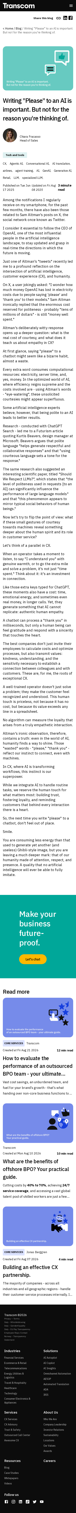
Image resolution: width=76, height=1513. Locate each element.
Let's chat (32, 959)
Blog (18, 28)
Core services (13, 1043)
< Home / (9, 28)
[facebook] (70, 18)
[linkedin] (65, 18)
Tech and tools (15, 155)
